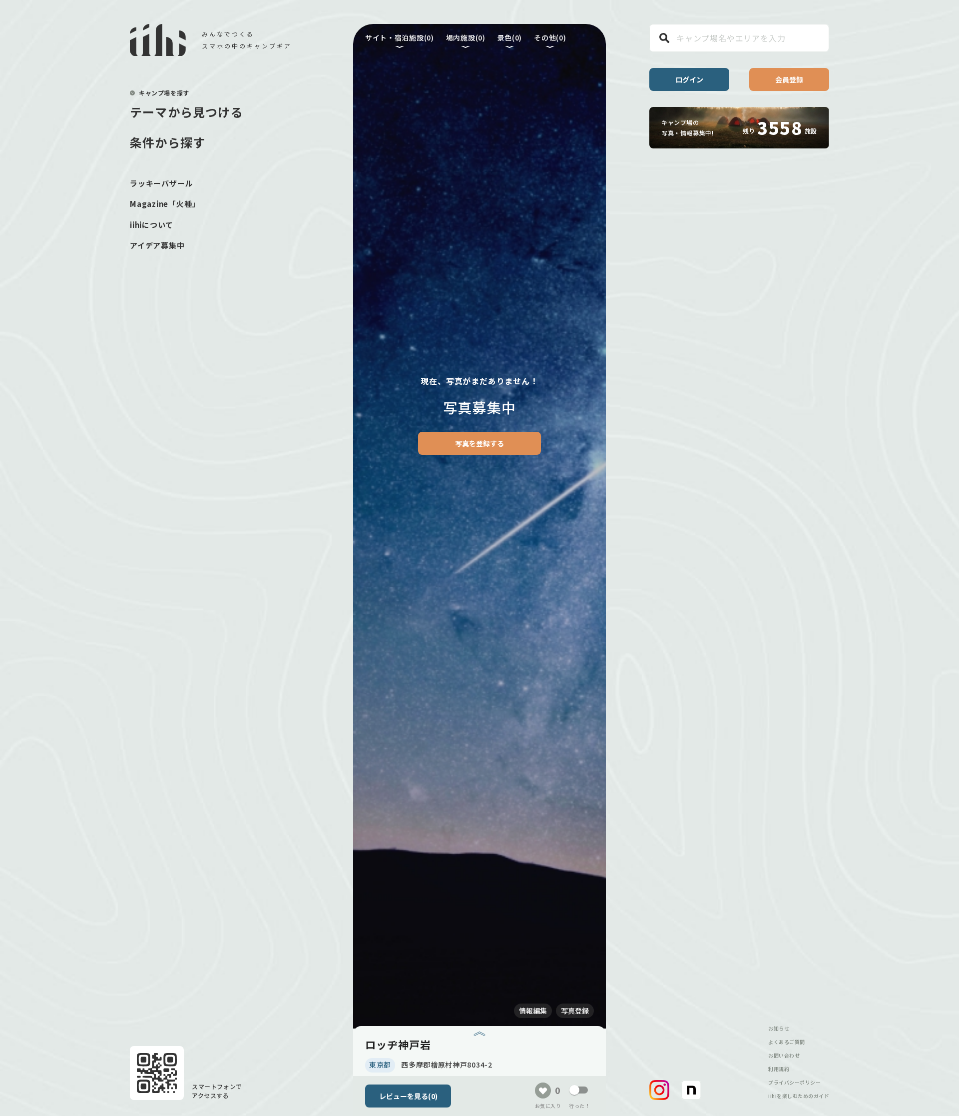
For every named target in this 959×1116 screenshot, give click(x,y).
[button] (659, 1090)
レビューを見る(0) (408, 1096)
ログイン (689, 79)
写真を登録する (479, 443)
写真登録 (575, 1011)
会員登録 (789, 79)
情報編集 (533, 1011)
